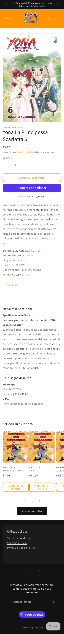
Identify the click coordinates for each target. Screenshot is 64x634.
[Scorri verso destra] (40, 501)
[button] (7, 18)
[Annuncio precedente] (6, 4)
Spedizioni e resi (17, 543)
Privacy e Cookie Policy (21, 547)
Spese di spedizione (25, 152)
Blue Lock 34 (9, 467)
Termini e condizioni (19, 538)
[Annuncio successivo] (57, 4)
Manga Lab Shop (35, 627)
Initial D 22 (34, 467)
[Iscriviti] (53, 602)
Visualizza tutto (32, 511)
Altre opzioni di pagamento (32, 196)
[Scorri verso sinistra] (24, 501)
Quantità (7, 157)
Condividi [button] (12, 285)
